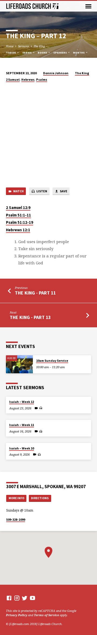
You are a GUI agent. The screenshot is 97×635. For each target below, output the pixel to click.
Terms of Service (46, 615)
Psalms (41, 79)
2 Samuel (13, 79)
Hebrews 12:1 (18, 230)
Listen (41, 191)
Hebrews (27, 79)
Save (63, 191)
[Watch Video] (36, 408)
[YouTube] (32, 598)
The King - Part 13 (30, 317)
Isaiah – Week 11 (21, 425)
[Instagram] (17, 598)
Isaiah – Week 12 (21, 402)
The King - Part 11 (35, 293)
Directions (40, 498)
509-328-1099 (15, 519)
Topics (11, 52)
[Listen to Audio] (41, 408)
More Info (16, 498)
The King (82, 73)
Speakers (60, 52)
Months (79, 52)
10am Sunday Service (52, 361)
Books (43, 52)
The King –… (42, 46)
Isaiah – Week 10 (21, 448)
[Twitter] (25, 598)
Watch (18, 191)
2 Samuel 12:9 (18, 207)
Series (27, 52)
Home (9, 46)
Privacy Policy (16, 615)
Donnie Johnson (55, 73)
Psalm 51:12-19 (19, 222)
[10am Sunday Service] (19, 364)
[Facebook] (9, 598)
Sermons (23, 46)
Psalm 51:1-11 (18, 215)
